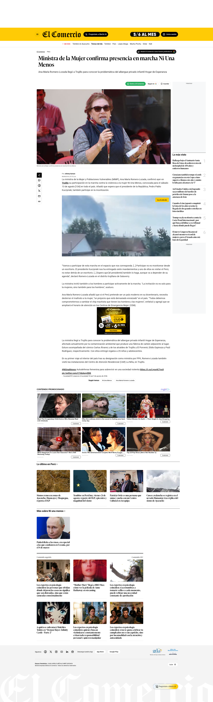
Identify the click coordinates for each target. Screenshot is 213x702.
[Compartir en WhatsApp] (39, 180)
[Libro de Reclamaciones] (173, 651)
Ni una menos (107, 380)
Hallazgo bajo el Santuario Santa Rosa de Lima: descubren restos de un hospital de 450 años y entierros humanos (187, 164)
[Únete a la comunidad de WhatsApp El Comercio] (135, 84)
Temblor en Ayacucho (81, 44)
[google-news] (72, 651)
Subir (171, 664)
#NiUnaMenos (69, 369)
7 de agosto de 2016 (100, 376)
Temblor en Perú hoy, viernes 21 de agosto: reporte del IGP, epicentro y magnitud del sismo (90, 498)
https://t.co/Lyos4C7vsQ (152, 369)
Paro (114, 44)
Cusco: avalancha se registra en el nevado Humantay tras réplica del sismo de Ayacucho (162, 498)
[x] (50, 651)
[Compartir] (39, 175)
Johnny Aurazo (70, 174)
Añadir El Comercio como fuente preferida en (156, 51)
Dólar (145, 44)
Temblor (107, 44)
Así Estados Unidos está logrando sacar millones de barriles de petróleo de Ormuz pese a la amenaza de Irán (186, 193)
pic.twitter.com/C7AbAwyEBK (76, 373)
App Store (100, 652)
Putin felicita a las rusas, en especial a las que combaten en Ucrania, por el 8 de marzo (53, 545)
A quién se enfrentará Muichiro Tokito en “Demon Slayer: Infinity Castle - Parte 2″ (52, 630)
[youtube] (61, 651)
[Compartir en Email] (39, 196)
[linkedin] (67, 651)
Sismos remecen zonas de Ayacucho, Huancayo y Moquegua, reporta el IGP (53, 498)
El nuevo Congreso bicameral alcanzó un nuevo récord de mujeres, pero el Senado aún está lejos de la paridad (186, 235)
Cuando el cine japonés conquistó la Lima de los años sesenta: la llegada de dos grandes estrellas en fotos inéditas (187, 207)
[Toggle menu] (37, 34)
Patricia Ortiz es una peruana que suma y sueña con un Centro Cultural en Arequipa (125, 498)
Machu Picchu (135, 44)
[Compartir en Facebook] (39, 185)
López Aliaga (123, 44)
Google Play (114, 652)
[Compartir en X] (39, 190)
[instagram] (56, 651)
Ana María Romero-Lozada (125, 380)
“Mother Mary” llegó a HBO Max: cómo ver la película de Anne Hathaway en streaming (89, 587)
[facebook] (45, 651)
